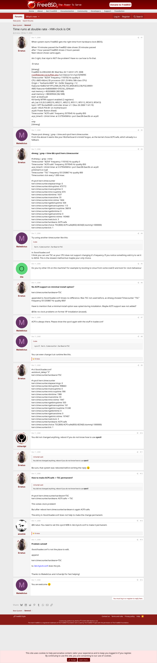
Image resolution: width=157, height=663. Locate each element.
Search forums (28, 21)
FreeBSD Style (20, 616)
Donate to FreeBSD (120, 4)
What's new (31, 16)
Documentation (67, 11)
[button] (39, 16)
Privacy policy (130, 616)
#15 (141, 580)
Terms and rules (117, 616)
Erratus (17, 33)
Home (31, 11)
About (40, 11)
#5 (142, 264)
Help (138, 616)
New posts (17, 21)
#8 (142, 336)
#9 (142, 365)
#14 (141, 540)
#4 (142, 233)
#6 (142, 283)
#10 (141, 433)
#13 (141, 521)
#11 (141, 452)
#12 (141, 473)
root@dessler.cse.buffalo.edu (45, 75)
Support (107, 11)
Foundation (119, 11)
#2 (142, 130)
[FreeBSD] (54, 8)
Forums (18, 16)
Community (82, 11)
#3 (142, 149)
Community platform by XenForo (78, 621)
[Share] (138, 37)
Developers (96, 11)
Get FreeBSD (51, 11)
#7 (142, 317)
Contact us (106, 616)
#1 (142, 38)
